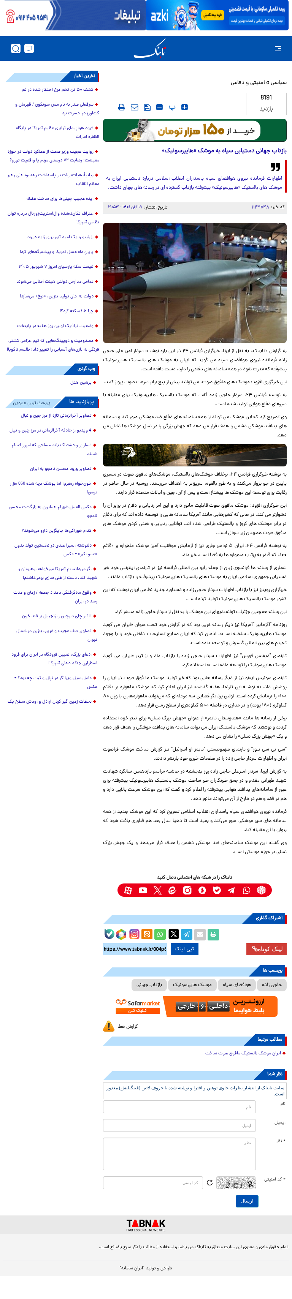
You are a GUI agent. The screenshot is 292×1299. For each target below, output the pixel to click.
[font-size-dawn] (159, 107)
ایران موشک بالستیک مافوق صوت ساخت (243, 1053)
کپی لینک (184, 949)
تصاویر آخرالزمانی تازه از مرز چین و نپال (56, 415)
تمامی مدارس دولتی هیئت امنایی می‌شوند (55, 281)
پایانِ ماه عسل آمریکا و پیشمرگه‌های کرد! (57, 252)
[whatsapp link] (246, 890)
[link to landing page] (149, 48)
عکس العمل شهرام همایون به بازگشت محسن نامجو (53, 512)
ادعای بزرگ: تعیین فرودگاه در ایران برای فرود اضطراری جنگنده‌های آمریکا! (54, 659)
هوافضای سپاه (237, 985)
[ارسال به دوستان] (200, 934)
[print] (121, 107)
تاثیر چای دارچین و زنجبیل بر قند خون (57, 616)
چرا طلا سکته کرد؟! (77, 311)
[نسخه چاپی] (213, 934)
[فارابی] (195, 130)
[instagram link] (187, 890)
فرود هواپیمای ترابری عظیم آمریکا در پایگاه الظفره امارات (57, 133)
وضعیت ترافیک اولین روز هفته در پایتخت (55, 326)
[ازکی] (217, 15)
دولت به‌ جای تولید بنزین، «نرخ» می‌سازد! (57, 296)
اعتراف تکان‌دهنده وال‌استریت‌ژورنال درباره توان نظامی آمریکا (53, 218)
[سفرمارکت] (195, 1006)
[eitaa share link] (146, 934)
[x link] (157, 890)
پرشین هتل (81, 382)
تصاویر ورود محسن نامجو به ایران (61, 469)
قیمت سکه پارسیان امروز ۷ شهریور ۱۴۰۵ (56, 267)
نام (283, 1104)
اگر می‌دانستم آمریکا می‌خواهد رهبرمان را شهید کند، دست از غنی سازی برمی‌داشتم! (57, 574)
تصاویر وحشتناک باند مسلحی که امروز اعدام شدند (54, 450)
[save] (147, 107)
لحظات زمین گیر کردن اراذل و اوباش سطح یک (50, 701)
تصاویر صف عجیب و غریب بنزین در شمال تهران (56, 635)
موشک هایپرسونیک (192, 985)
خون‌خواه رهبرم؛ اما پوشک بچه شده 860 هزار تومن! (53, 488)
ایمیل (280, 1122)
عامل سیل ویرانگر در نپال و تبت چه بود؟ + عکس (55, 683)
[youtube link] (143, 890)
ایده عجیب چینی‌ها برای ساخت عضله (60, 199)
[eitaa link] (172, 890)
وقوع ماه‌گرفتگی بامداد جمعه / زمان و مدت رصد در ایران (55, 597)
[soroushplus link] (202, 890)
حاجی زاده (272, 985)
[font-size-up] (184, 107)
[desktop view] (29, 48)
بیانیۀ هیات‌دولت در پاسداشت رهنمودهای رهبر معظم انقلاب (53, 180)
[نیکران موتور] (195, 455)
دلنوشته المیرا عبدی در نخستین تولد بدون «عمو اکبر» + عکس (55, 550)
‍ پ (171, 107)
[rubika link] (261, 890)
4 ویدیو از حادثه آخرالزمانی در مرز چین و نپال (51, 430)
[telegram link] (231, 890)
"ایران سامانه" (132, 1268)
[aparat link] (128, 890)
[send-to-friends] (134, 107)
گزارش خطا (127, 1026)
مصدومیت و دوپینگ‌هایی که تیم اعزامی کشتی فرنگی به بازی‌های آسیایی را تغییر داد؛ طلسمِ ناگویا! (53, 345)
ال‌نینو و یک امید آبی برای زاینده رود (60, 237)
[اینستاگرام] (133, 933)
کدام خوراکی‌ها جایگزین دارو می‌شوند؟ (57, 531)
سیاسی (279, 83)
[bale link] (217, 890)
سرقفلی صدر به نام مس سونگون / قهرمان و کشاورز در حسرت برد (57, 109)
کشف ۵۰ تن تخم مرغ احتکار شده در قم (58, 90)
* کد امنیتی (275, 1179)
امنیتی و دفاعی (248, 83)
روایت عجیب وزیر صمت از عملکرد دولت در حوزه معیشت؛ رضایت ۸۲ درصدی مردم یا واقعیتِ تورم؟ (53, 156)
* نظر (281, 1141)
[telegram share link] (186, 934)
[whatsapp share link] (160, 934)
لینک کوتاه (270, 949)
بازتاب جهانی (149, 985)
